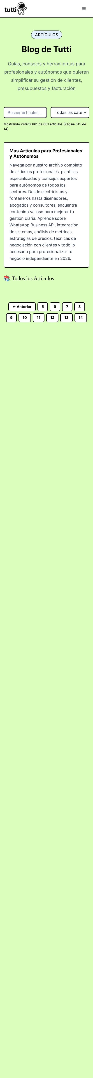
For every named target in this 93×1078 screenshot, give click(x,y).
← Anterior (22, 306)
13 (66, 317)
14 (81, 317)
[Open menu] (84, 8)
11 (38, 317)
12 (52, 317)
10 (25, 317)
